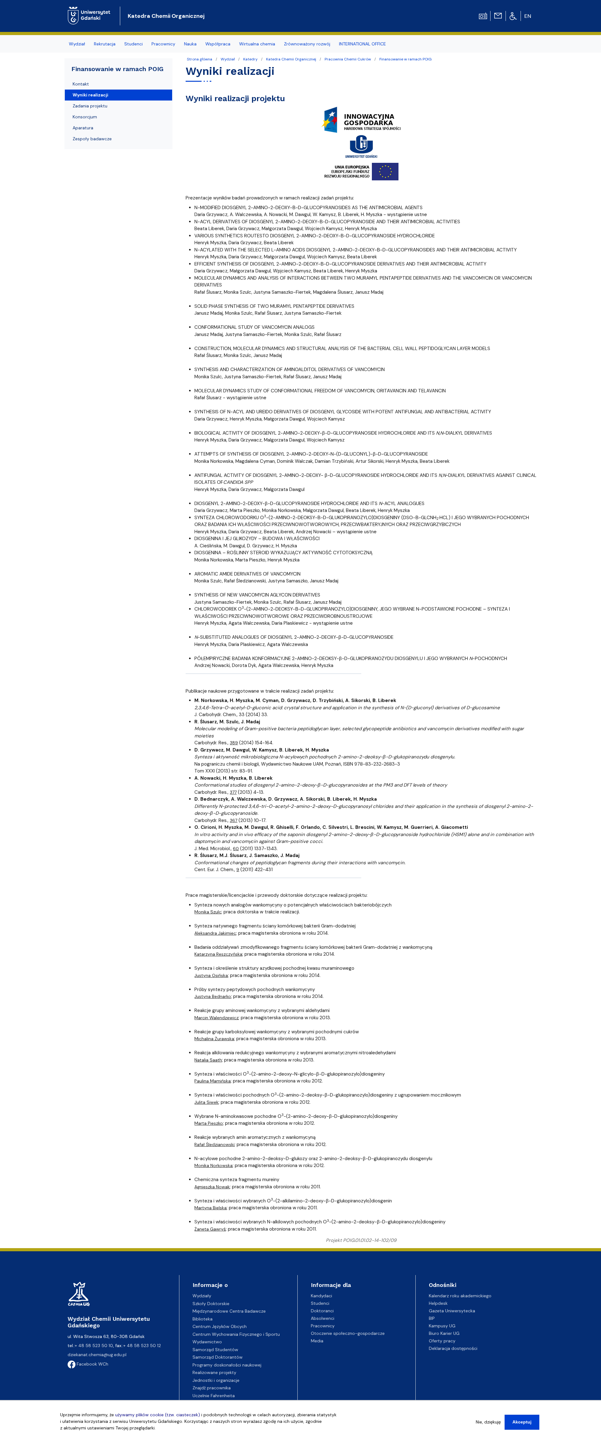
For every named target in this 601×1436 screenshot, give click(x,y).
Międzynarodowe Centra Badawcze (229, 1311)
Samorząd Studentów (215, 1349)
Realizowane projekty (214, 1372)
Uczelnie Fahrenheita (214, 1395)
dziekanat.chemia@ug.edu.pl (97, 1354)
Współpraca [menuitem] (217, 44)
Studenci (320, 1303)
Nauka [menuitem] (190, 44)
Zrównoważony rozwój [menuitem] (307, 44)
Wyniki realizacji (90, 95)
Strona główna (199, 59)
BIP (432, 1318)
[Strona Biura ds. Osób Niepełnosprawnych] (513, 15)
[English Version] (528, 16)
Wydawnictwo (207, 1342)
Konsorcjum (85, 117)
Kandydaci (321, 1296)
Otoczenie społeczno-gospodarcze (348, 1333)
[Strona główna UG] (89, 11)
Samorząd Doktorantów (218, 1357)
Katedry (250, 59)
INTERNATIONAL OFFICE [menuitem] (362, 44)
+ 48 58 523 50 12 (142, 1345)
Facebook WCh (91, 1364)
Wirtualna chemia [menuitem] (257, 44)
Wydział (228, 59)
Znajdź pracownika (212, 1388)
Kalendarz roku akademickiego (460, 1296)
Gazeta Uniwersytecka (452, 1311)
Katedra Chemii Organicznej (166, 16)
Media (317, 1341)
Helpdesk (438, 1303)
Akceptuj (522, 1421)
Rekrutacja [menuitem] (105, 44)
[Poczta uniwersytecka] (498, 15)
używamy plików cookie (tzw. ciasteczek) (157, 1415)
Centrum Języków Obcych (220, 1326)
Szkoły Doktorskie (211, 1303)
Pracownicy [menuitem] (163, 44)
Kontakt (81, 84)
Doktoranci (322, 1311)
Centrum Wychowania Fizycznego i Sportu (236, 1334)
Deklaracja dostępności (453, 1348)
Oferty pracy (442, 1341)
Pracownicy (323, 1326)
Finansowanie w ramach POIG (405, 59)
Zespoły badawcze (92, 139)
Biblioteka (203, 1319)
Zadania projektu (90, 106)
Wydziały (202, 1296)
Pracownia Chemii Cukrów (348, 59)
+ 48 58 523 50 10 (94, 1345)
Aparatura (83, 128)
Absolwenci (322, 1318)
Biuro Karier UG (444, 1333)
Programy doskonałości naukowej (227, 1365)
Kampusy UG (442, 1326)
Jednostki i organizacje (216, 1380)
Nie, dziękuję (488, 1422)
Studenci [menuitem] (133, 44)
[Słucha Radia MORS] (483, 15)
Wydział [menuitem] (77, 44)
